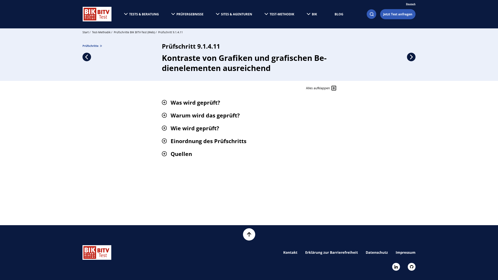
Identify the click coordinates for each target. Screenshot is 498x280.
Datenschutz (377, 252)
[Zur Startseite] (97, 14)
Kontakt (290, 252)
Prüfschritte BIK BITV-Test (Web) (135, 32)
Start (85, 32)
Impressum (406, 252)
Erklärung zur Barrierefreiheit (331, 252)
